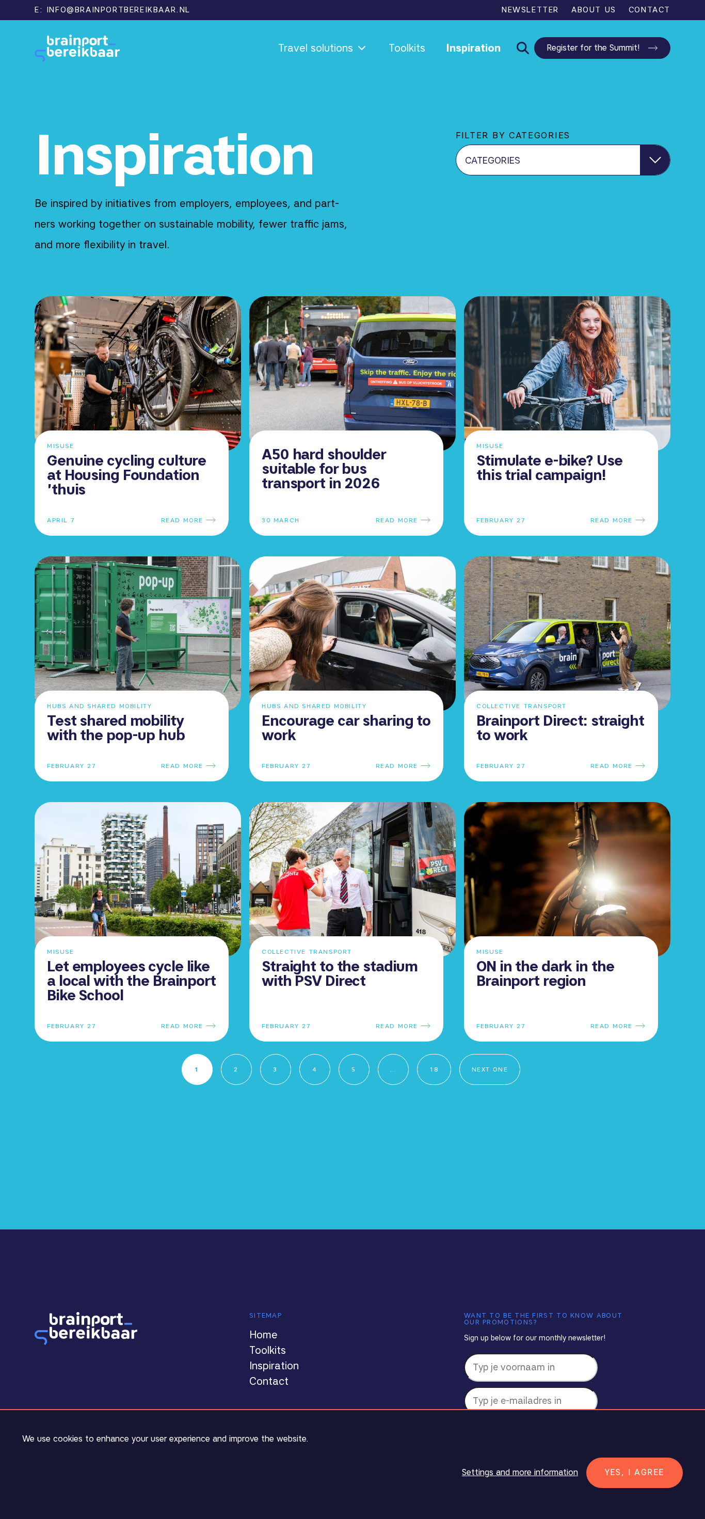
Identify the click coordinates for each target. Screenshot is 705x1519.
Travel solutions (315, 48)
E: (112, 9)
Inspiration (473, 48)
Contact (649, 9)
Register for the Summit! (593, 48)
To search (521, 48)
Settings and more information (520, 1472)
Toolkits (407, 48)
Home (263, 1335)
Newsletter (530, 9)
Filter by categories (513, 135)
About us (593, 9)
